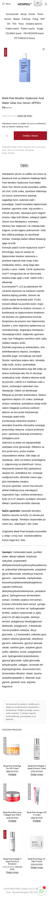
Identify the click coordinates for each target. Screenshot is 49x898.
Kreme (32, 14)
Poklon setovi (12, 28)
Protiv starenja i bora (27, 147)
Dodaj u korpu (30, 135)
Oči (8, 24)
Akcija (24, 14)
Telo (14, 24)
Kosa (21, 24)
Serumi (7, 19)
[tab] (24, 165)
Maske (16, 19)
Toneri (40, 14)
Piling (35, 19)
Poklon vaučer (28, 28)
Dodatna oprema (34, 24)
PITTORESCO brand (24, 38)
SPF (42, 19)
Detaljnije (12, 774)
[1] (41, 892)
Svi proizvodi (12, 14)
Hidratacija (29, 150)
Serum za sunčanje (15, 150)
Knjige (40, 28)
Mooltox (11, 153)
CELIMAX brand (13, 33)
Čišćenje (26, 19)
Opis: (24, 165)
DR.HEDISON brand (34, 33)
